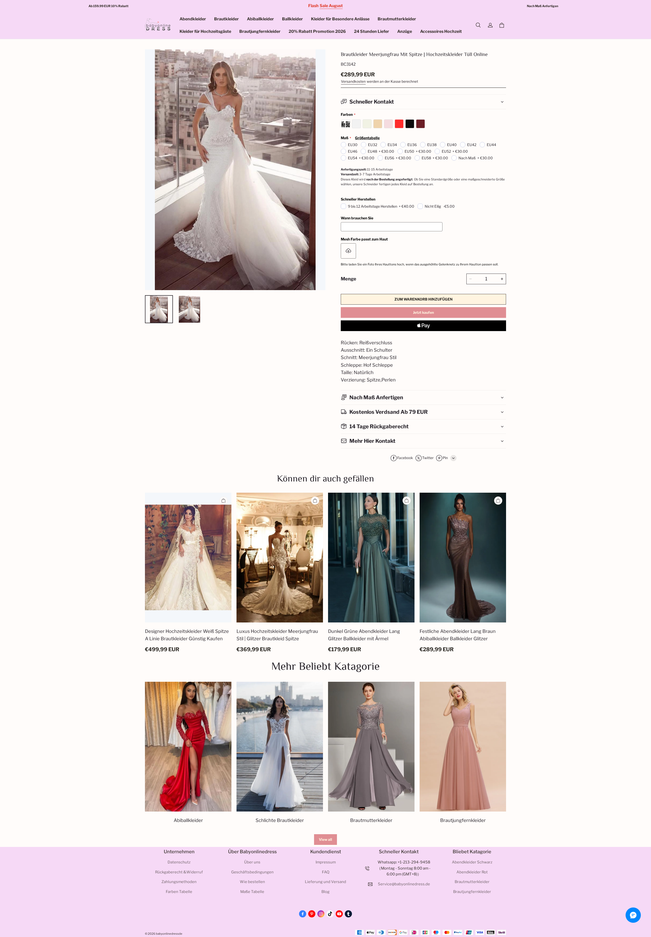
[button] (478, 25)
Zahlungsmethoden (179, 881)
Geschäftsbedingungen (252, 872)
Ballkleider (292, 19)
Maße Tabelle (252, 891)
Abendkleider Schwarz (472, 862)
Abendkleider (193, 19)
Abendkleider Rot (472, 872)
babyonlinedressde (169, 933)
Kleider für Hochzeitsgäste (205, 31)
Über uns (252, 862)
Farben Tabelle (179, 891)
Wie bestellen (252, 881)
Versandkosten (353, 81)
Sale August (331, 5)
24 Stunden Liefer (371, 31)
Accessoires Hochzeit (441, 31)
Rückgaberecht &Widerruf (179, 872)
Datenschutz (179, 862)
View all (325, 839)
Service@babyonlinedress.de (404, 884)
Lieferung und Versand (325, 881)
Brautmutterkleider (397, 19)
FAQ (325, 872)
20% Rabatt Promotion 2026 (317, 31)
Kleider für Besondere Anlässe (340, 19)
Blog (325, 891)
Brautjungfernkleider (259, 31)
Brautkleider (226, 19)
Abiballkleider (260, 19)
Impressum (326, 862)
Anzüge (404, 31)
